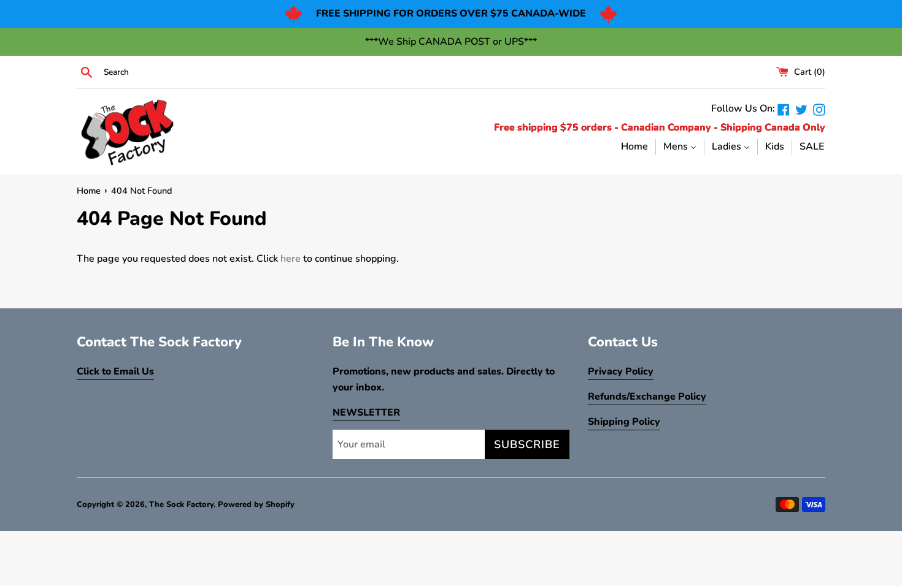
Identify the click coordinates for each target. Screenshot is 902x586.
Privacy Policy (620, 371)
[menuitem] (634, 146)
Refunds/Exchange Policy (647, 396)
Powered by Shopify (256, 504)
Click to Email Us (115, 371)
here (290, 258)
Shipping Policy (624, 421)
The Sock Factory (181, 504)
